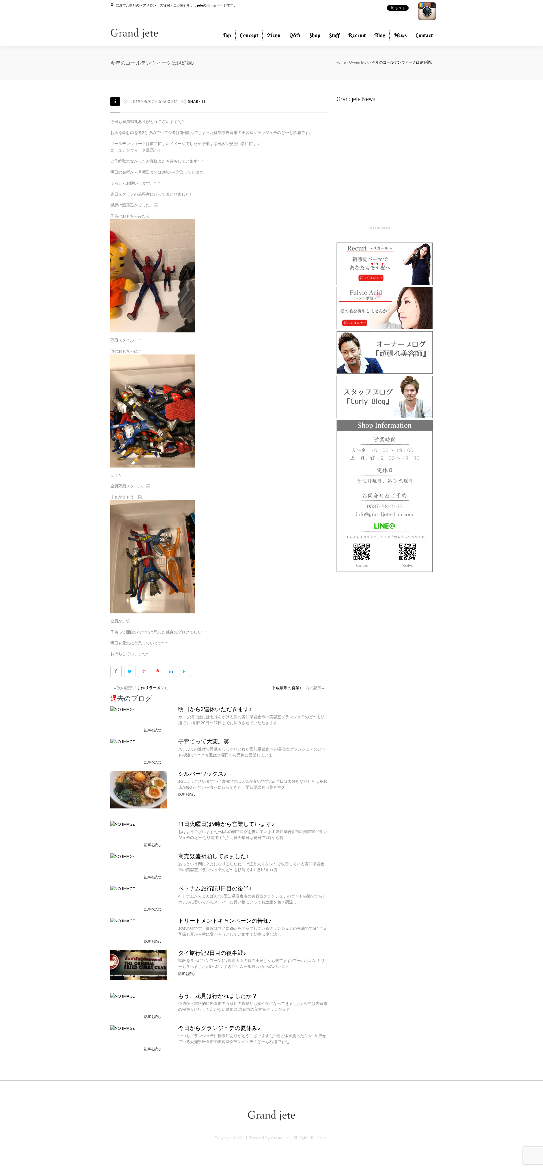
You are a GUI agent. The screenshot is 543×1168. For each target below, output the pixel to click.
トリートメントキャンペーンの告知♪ (225, 920)
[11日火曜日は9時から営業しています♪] (122, 823)
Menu (274, 35)
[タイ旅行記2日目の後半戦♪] (138, 964)
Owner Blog (359, 62)
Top (227, 35)
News (400, 35)
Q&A (295, 35)
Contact (424, 35)
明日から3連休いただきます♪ (215, 709)
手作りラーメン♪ (152, 687)
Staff (334, 35)
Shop (314, 35)
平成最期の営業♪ (286, 687)
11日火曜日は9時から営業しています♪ (226, 824)
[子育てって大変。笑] (122, 741)
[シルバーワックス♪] (138, 789)
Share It (197, 101)
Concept (249, 35)
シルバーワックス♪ (202, 773)
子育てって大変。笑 (203, 741)
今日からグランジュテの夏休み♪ (219, 1028)
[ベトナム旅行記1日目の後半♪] (122, 888)
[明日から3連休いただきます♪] (122, 708)
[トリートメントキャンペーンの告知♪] (122, 920)
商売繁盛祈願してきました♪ (213, 856)
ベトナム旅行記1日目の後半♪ (215, 888)
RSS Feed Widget (379, 227)
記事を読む (152, 730)
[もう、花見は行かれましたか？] (122, 995)
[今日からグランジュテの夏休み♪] (122, 1027)
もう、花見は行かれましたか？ (217, 995)
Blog (379, 35)
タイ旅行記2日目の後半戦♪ (212, 952)
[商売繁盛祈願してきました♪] (122, 855)
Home (341, 62)
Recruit (357, 35)
